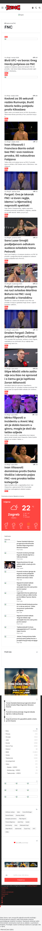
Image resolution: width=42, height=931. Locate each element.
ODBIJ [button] (11, 930)
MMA (7, 752)
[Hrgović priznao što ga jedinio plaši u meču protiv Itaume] (9, 568)
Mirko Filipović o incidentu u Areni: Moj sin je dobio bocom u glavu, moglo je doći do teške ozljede (20, 425)
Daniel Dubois (9, 815)
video (7, 832)
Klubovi (8, 749)
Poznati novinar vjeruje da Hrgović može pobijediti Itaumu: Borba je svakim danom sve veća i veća (26, 575)
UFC (34, 828)
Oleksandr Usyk (24, 825)
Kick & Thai (9, 746)
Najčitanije (7, 536)
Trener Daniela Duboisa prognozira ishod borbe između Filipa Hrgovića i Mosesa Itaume (25, 544)
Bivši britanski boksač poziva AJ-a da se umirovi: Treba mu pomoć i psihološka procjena (27, 607)
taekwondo (18, 828)
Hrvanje (8, 737)
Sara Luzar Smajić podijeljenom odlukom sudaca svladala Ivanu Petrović (20, 246)
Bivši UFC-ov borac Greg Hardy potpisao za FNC (20, 62)
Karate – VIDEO (12, 767)
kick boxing (9, 825)
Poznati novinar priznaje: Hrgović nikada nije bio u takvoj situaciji (26, 555)
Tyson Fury (27, 828)
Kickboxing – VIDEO (13, 770)
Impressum (4, 894)
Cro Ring (7, 57)
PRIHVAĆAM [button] (4, 930)
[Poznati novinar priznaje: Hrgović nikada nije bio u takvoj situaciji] (9, 553)
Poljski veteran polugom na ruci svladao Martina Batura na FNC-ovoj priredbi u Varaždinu (20, 292)
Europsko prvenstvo (11, 818)
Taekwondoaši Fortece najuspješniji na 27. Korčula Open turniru (26, 629)
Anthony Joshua (10, 812)
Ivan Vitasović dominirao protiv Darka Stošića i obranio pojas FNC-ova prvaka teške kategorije (20, 475)
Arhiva (3, 890)
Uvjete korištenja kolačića (21, 925)
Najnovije (7, 539)
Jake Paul (20, 822)
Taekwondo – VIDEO (14, 773)
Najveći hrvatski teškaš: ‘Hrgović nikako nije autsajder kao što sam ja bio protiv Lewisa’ (27, 586)
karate (27, 822)
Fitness (8, 734)
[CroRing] (13, 7)
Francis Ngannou (10, 822)
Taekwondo (9, 758)
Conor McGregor (27, 812)
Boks (7, 731)
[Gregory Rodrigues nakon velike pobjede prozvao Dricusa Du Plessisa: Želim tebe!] (21, 797)
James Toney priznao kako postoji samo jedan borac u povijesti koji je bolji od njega (27, 638)
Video (7, 764)
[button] (21, 47)
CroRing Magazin (32, 886)
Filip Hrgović (22, 818)
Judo (7, 740)
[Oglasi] (21, 14)
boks (18, 812)
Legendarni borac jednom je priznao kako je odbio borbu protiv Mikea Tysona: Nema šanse (27, 596)
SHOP (3, 896)
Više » (6, 73)
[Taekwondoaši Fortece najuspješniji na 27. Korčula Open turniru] (9, 627)
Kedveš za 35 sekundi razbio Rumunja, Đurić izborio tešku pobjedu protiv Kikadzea (19, 104)
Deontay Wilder (20, 815)
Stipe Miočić (9, 828)
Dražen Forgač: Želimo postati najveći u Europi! (20, 334)
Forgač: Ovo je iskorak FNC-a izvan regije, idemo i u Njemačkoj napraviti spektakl (19, 200)
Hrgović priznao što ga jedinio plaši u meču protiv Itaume (26, 564)
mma (16, 825)
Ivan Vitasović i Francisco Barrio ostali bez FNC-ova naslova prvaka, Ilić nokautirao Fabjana (19, 152)
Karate (8, 743)
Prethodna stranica (7, 496)
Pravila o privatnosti (7, 892)
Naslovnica (9, 23)
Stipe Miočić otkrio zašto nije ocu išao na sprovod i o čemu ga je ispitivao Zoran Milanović (20, 377)
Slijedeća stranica (18, 496)
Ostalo (8, 755)
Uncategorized (10, 761)
